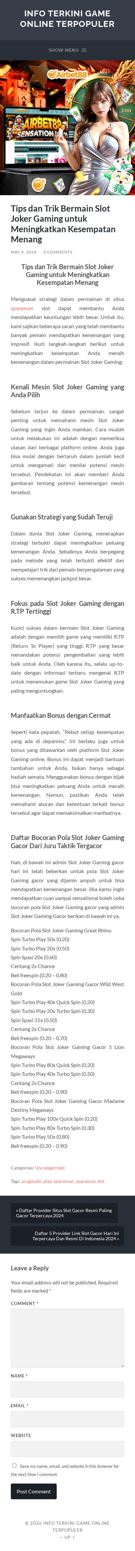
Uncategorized (50, 1167)
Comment (25, 1303)
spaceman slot (90, 1181)
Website (21, 1435)
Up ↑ (70, 1537)
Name (19, 1375)
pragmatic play (36, 1181)
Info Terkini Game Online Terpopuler (67, 18)
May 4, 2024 (24, 252)
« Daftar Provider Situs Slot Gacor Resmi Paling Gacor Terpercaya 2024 (64, 1213)
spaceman (22, 308)
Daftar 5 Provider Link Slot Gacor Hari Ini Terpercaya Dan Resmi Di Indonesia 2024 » (75, 1236)
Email (20, 1405)
